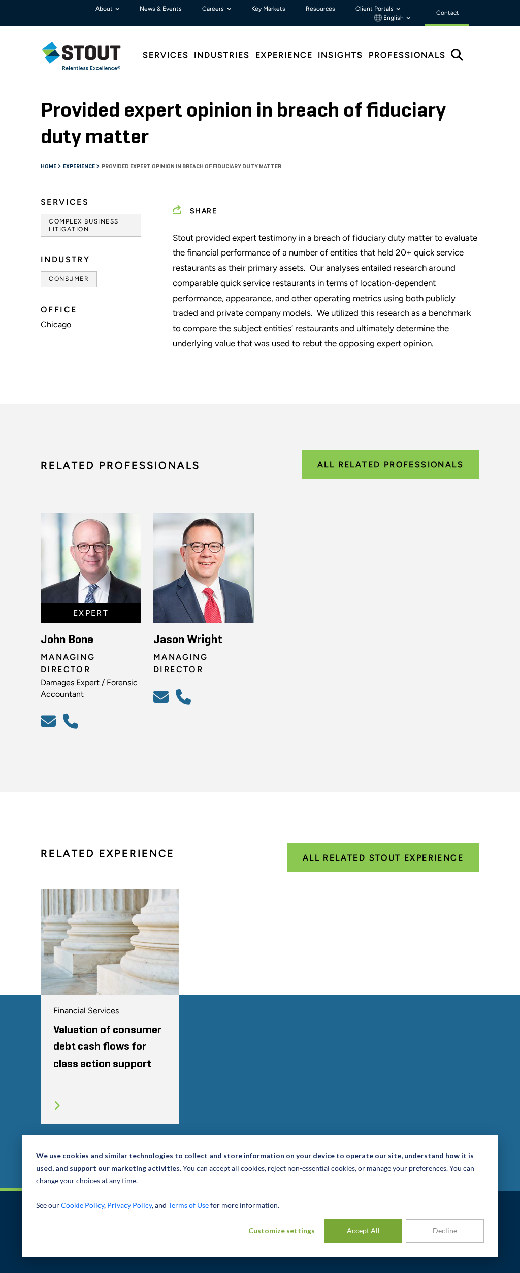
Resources (320, 8)
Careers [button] (213, 8)
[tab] (89, 56)
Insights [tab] (340, 55)
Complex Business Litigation (84, 225)
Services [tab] (166, 55)
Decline (445, 1230)
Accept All (363, 1230)
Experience (79, 167)
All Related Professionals (390, 464)
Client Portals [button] (375, 8)
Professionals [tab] (407, 55)
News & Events (161, 8)
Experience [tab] (284, 55)
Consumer (69, 278)
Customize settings (281, 1230)
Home (49, 167)
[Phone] (72, 721)
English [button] (393, 17)
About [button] (104, 8)
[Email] (50, 721)
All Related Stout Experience (383, 858)
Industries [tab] (222, 55)
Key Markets (268, 8)
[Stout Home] (89, 56)
